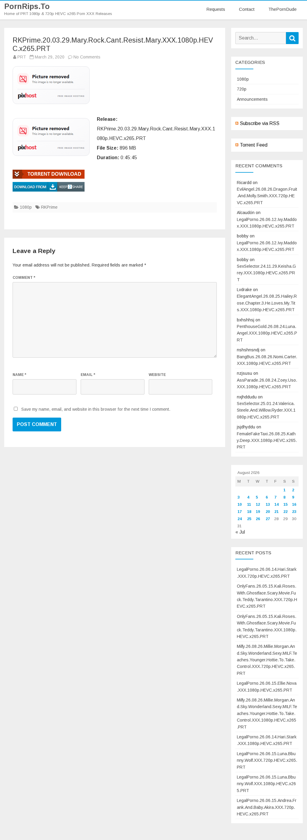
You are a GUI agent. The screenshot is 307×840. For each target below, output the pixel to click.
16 (294, 504)
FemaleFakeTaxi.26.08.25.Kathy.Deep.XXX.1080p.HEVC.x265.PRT (267, 440)
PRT (21, 57)
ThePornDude (282, 9)
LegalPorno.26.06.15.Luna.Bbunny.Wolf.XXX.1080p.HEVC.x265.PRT (266, 784)
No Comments (86, 57)
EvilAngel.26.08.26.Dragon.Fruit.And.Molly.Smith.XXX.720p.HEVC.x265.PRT (267, 196)
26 (258, 519)
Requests (215, 9)
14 (276, 504)
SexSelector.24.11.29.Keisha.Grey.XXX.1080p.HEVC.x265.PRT (266, 273)
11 (249, 504)
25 (249, 519)
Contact (247, 9)
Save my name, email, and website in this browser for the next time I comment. (95, 409)
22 (285, 511)
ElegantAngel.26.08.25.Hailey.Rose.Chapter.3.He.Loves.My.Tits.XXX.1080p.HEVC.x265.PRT (267, 303)
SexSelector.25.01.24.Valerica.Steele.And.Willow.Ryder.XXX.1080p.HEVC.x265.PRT (266, 410)
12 (258, 504)
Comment (24, 278)
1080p (26, 207)
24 (239, 519)
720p (241, 89)
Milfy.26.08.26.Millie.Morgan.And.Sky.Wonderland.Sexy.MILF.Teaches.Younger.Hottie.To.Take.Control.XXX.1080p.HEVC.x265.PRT (267, 713)
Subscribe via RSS (259, 123)
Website (157, 375)
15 (285, 504)
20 (268, 511)
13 (268, 504)
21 (276, 511)
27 (268, 519)
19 (258, 511)
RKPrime (49, 207)
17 (239, 511)
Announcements (252, 99)
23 (294, 511)
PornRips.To (27, 6)
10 (239, 504)
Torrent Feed (253, 144)
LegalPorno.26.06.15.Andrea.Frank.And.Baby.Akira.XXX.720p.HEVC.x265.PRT (267, 807)
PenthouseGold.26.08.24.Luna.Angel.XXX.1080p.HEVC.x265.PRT (267, 333)
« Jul (240, 532)
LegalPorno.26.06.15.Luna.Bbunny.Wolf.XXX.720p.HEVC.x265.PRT (267, 760)
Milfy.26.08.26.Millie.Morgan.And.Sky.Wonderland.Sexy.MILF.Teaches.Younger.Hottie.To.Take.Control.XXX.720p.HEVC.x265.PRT (267, 660)
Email (88, 375)
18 (249, 511)
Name (19, 375)
